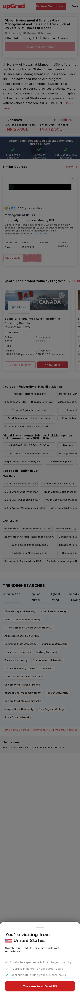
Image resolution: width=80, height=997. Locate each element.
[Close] (40, 927)
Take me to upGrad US (40, 986)
